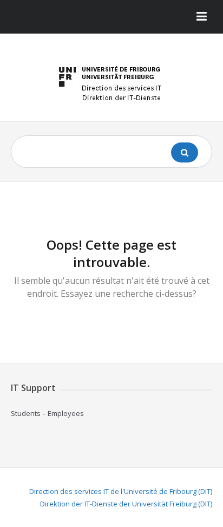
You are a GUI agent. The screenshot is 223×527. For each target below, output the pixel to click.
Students (26, 413)
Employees (66, 413)
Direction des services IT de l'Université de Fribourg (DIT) (120, 491)
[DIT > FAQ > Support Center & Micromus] (111, 81)
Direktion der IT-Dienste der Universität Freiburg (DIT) (126, 504)
